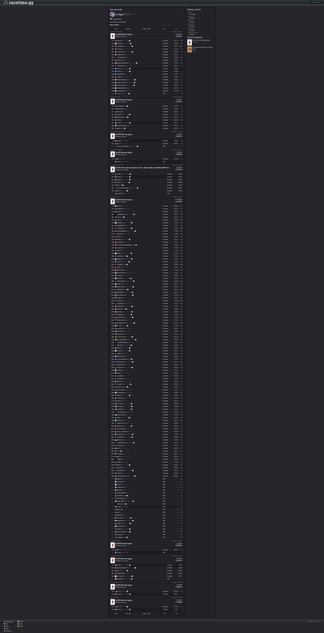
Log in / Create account (313, 2)
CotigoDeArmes (117, 19)
